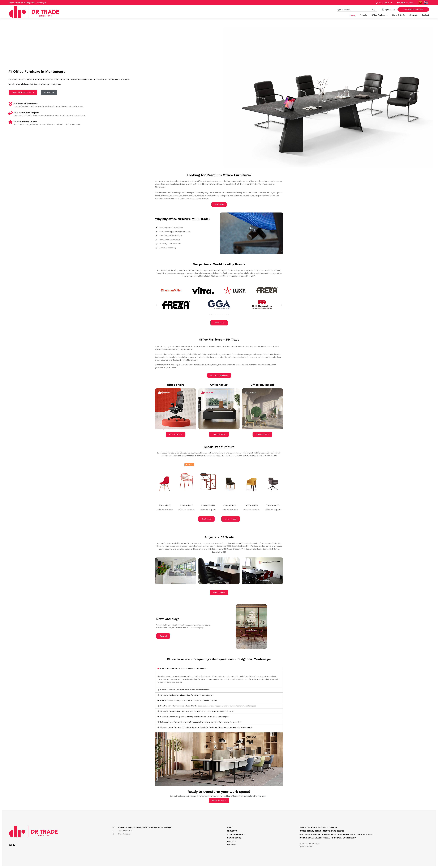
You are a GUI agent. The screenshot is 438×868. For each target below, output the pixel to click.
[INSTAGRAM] (10, 846)
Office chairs (175, 384)
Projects (363, 15)
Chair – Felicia (273, 505)
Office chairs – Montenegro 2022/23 (318, 827)
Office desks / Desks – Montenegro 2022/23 (322, 831)
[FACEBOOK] (14, 846)
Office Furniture (378, 15)
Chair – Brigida (251, 505)
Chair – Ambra (229, 505)
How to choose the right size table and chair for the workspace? (188, 700)
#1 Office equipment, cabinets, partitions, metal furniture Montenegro (337, 834)
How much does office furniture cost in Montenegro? (183, 668)
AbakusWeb (307, 846)
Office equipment (262, 384)
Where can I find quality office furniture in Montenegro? (185, 690)
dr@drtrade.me (124, 834)
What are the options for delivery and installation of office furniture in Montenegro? (197, 711)
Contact (425, 15)
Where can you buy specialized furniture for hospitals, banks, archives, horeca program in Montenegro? (206, 727)
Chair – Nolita (186, 505)
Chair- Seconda (208, 505)
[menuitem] (420, 2)
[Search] (373, 9)
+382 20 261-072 (125, 830)
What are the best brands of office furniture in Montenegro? (186, 695)
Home (352, 15)
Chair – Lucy (165, 505)
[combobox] (353, 9)
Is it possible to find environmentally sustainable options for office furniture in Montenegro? (200, 722)
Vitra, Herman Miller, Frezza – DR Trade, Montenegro (328, 838)
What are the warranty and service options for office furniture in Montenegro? (194, 716)
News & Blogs (398, 15)
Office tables (219, 384)
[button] (156, 305)
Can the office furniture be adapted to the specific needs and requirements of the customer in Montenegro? (208, 706)
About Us (413, 15)
